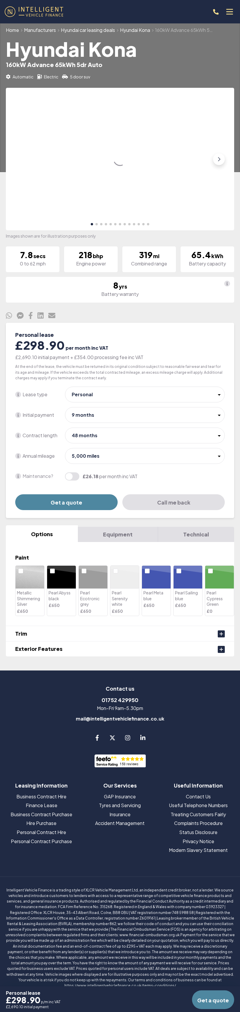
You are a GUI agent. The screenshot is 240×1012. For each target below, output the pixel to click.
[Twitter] (112, 739)
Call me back (173, 502)
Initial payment (38, 415)
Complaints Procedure (198, 823)
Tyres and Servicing (120, 805)
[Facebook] (97, 739)
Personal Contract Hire (41, 832)
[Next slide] (219, 159)
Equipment (118, 534)
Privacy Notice (198, 841)
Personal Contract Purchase (41, 841)
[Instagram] (127, 739)
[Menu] (229, 12)
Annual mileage (39, 456)
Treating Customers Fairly (198, 814)
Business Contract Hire (41, 796)
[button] (92, 224)
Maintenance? (38, 476)
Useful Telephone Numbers (198, 805)
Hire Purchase (41, 823)
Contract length (40, 435)
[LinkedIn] (142, 739)
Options (42, 534)
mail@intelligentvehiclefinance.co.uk (120, 719)
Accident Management (120, 823)
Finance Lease (41, 805)
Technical (196, 534)
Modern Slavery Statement (198, 850)
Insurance (120, 814)
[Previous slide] (21, 159)
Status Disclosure (198, 832)
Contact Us (198, 796)
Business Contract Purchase (41, 814)
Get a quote (66, 502)
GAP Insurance (120, 796)
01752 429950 (120, 700)
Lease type (35, 394)
